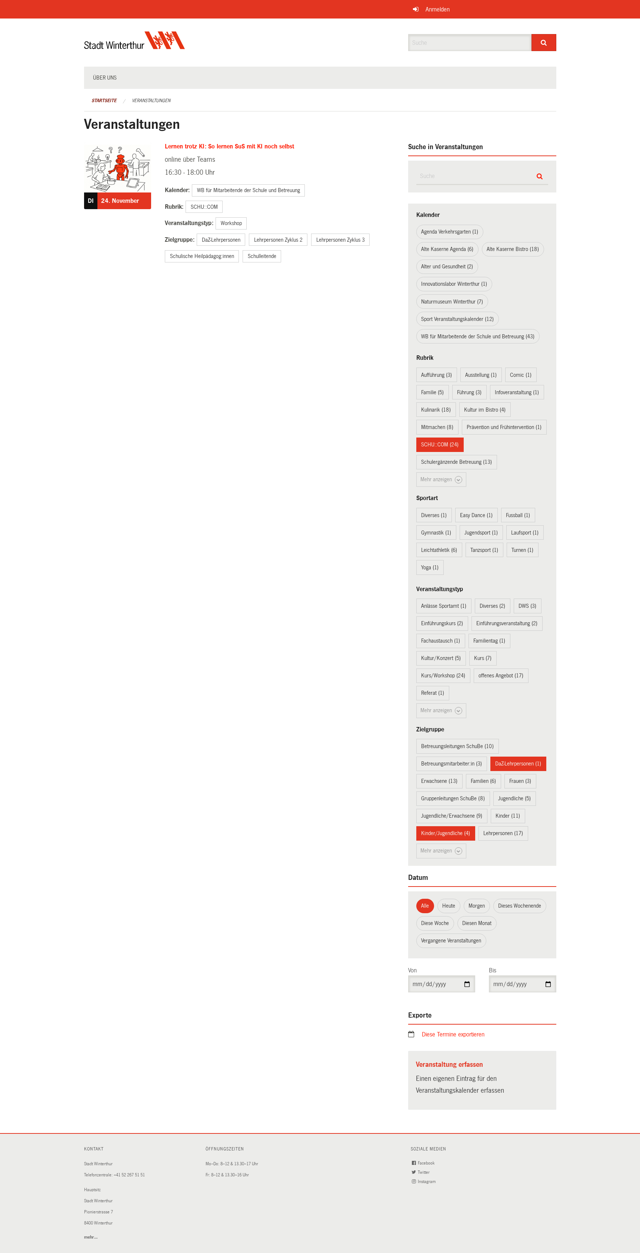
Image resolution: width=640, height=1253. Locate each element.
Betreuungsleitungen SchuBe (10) (457, 746)
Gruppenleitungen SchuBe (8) (453, 798)
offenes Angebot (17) (501, 676)
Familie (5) (432, 392)
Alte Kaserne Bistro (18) (513, 249)
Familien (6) (483, 781)
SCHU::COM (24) (440, 445)
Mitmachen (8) (437, 427)
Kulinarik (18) (436, 410)
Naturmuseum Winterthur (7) (452, 302)
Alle (425, 906)
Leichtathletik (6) (439, 550)
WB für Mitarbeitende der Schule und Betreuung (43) (477, 336)
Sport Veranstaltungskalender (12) (457, 319)
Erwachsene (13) (439, 781)
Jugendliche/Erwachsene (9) (451, 816)
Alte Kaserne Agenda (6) (447, 249)
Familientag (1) (489, 641)
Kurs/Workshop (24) (443, 676)
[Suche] (543, 42)
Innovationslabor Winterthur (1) (454, 284)
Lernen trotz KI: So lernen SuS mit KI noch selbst (229, 146)
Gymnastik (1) (436, 533)
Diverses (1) (434, 515)
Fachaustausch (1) (440, 641)
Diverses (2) (492, 606)
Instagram (427, 1181)
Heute (448, 906)
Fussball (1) (518, 515)
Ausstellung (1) (481, 375)
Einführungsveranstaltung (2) (506, 623)
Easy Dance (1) (476, 515)
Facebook (427, 1163)
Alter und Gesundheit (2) (447, 266)
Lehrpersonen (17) (503, 833)
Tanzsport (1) (484, 550)
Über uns (105, 78)
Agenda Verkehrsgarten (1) (449, 232)
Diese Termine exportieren (453, 1034)
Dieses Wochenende (519, 906)
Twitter (424, 1172)
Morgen (477, 906)
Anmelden (438, 9)
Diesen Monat (476, 923)
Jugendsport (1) (481, 533)
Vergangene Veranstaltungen (451, 941)
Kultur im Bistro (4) (485, 410)
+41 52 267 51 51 (129, 1175)
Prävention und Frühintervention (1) (504, 427)
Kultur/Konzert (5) (441, 658)
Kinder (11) (508, 816)
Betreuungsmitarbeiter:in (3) (451, 764)
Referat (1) (432, 693)
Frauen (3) (520, 781)
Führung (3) (469, 392)
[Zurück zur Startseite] (134, 46)
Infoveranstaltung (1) (517, 392)
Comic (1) (520, 375)
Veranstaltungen (151, 100)
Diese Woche (435, 923)
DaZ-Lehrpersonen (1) (518, 764)
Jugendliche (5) (514, 798)
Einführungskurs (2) (442, 623)
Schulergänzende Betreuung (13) (456, 462)
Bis (492, 970)
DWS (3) (527, 606)
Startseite (103, 100)
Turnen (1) (522, 550)
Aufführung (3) (436, 375)
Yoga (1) (430, 567)
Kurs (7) (482, 658)
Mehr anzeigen (436, 479)
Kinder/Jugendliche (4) (445, 833)
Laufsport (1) (525, 533)
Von (412, 970)
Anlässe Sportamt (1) (443, 606)
